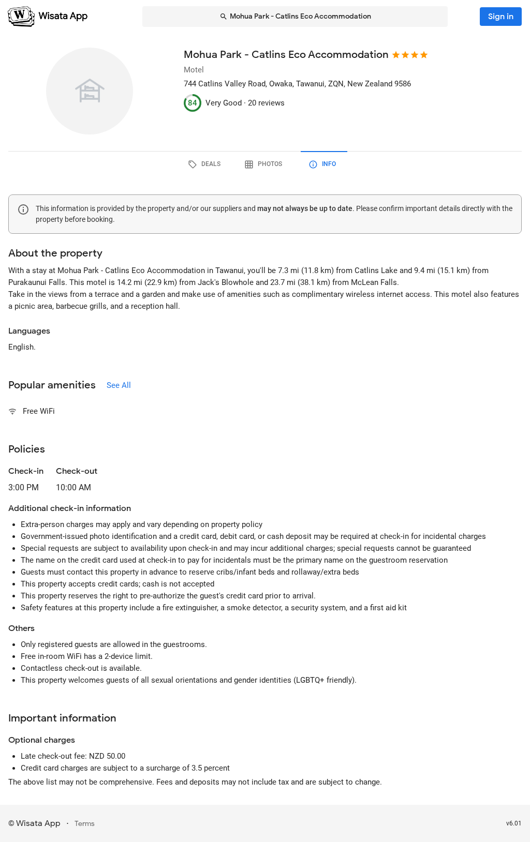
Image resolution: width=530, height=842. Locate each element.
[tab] (206, 164)
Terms (85, 823)
